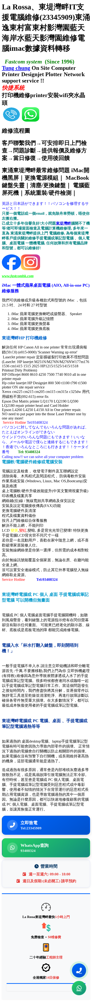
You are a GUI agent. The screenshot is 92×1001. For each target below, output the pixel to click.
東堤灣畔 (63, 223)
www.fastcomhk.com (17, 276)
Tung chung (16, 68)
